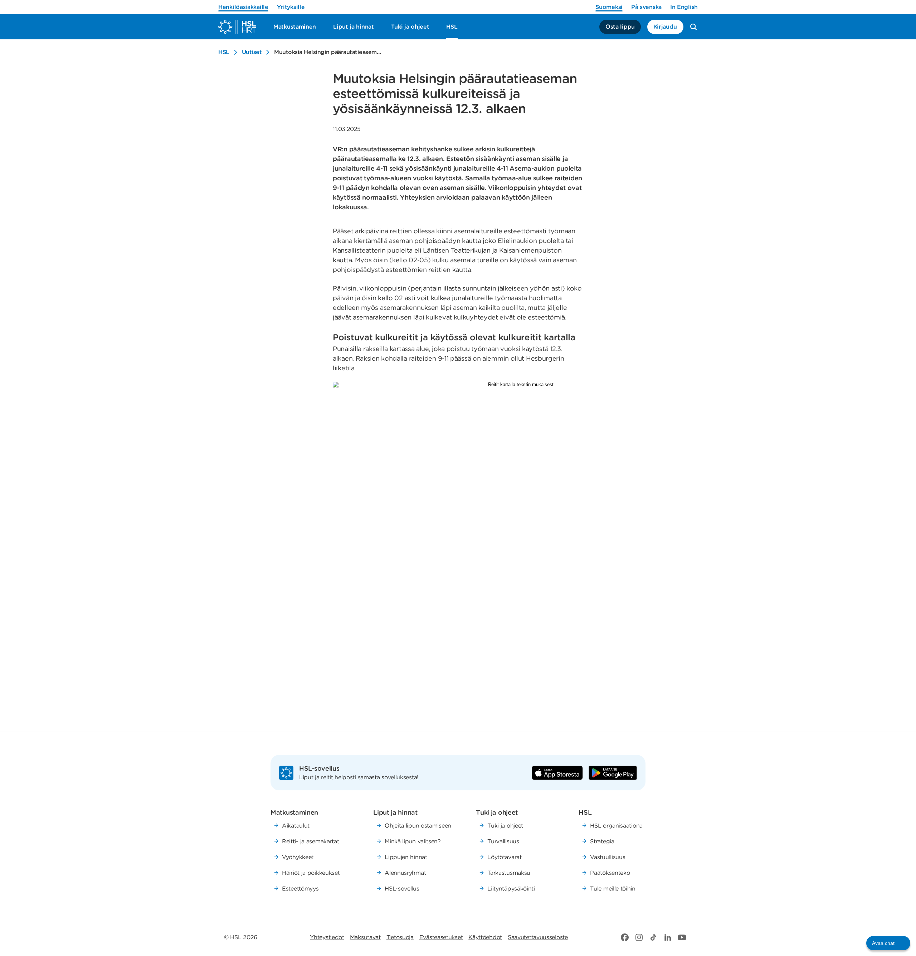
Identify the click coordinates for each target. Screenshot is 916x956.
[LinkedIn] (668, 937)
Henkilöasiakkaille (243, 7)
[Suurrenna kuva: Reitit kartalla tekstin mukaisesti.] (519, 545)
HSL (223, 52)
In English (684, 7)
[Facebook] (625, 937)
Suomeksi (609, 7)
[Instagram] (639, 937)
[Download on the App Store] (557, 773)
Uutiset (252, 52)
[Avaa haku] (693, 27)
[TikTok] (653, 937)
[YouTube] (682, 937)
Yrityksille (291, 7)
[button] (888, 943)
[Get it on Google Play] (613, 773)
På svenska (646, 7)
